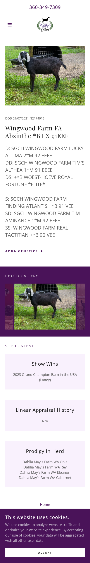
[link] (45, 24)
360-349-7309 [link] (45, 7)
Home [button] (45, 504)
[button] (11, 24)
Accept (45, 552)
